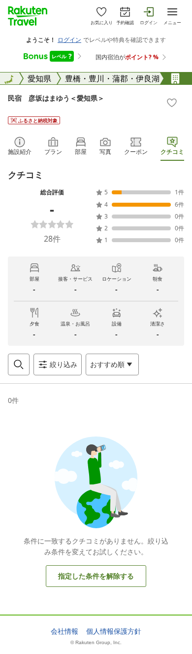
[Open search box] (19, 364)
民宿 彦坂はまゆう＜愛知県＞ (56, 98)
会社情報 (64, 631)
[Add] (172, 102)
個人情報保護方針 (113, 631)
